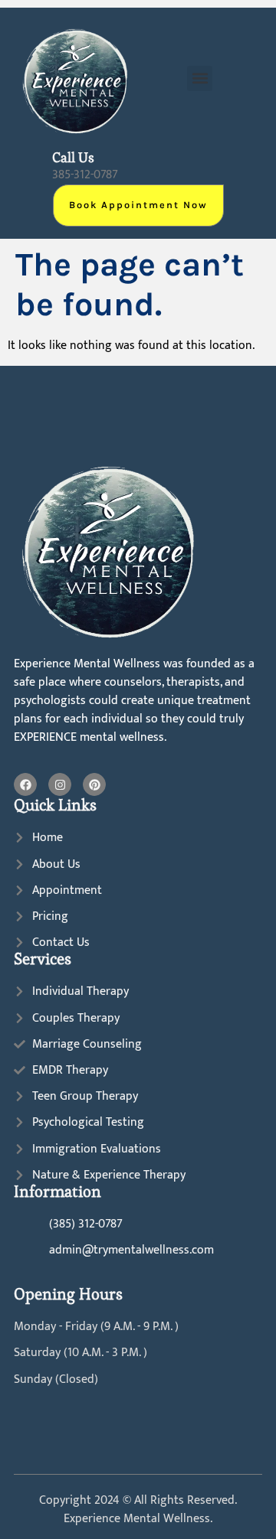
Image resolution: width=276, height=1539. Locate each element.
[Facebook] (25, 784)
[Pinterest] (94, 784)
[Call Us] (29, 164)
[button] (199, 78)
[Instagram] (59, 784)
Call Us (73, 157)
